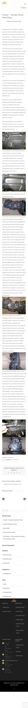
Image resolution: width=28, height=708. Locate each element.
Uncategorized (8, 459)
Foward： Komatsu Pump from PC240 (13, 520)
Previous (23, 7)
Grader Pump (19, 619)
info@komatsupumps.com (9, 660)
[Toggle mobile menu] (25, 4)
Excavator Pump (20, 615)
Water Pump (19, 655)
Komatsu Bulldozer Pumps (10, 524)
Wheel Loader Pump (20, 632)
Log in (4, 584)
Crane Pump (19, 611)
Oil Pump (18, 651)
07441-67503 (6, 528)
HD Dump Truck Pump (20, 625)
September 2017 (7, 559)
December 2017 (7, 555)
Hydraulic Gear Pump (20, 646)
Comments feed (7, 592)
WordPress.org (7, 596)
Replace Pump (7, 611)
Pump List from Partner (9, 532)
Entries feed (6, 588)
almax (5, 457)
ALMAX (16, 685)
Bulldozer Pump (20, 607)
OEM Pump (6, 607)
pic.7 (9, 262)
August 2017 (6, 563)
